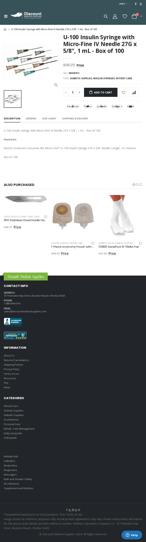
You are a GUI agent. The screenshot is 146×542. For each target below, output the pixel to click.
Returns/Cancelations (16, 360)
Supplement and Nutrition (18, 488)
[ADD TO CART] (41, 201)
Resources (10, 378)
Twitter (88, 106)
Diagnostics (10, 470)
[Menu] (5, 16)
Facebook (73, 106)
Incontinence (11, 419)
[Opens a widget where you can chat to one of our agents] (131, 535)
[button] (134, 184)
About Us (9, 355)
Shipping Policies (13, 364)
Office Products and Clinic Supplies (23, 216)
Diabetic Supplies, (81, 78)
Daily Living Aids (13, 433)
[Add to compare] (134, 92)
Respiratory (10, 465)
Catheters (9, 461)
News (7, 387)
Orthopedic (10, 437)
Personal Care (12, 424)
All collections (11, 483)
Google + (117, 106)
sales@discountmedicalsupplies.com (25, 311)
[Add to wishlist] (123, 92)
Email (131, 106)
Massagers (10, 474)
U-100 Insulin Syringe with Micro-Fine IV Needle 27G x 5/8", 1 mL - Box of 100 (100, 44)
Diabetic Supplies (124, 243)
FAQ (6, 383)
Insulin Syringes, (104, 78)
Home (5, 29)
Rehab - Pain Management (19, 428)
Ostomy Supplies (60, 243)
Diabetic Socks (106, 243)
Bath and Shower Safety (18, 479)
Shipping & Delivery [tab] (75, 118)
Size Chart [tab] (49, 118)
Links (122, 3)
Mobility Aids (11, 456)
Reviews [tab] (31, 118)
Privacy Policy (11, 369)
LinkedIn (102, 106)
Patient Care (124, 78)
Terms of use (11, 373)
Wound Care (11, 406)
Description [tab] (12, 118)
